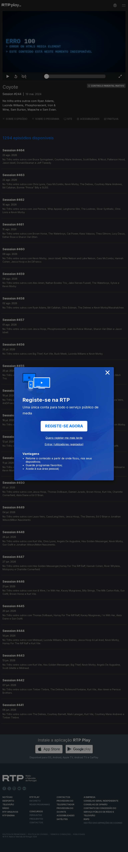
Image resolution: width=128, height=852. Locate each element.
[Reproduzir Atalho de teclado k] (5, 848)
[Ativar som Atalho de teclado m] (21, 848)
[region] (64, 426)
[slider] (76, 848)
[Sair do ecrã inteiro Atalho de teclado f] (123, 848)
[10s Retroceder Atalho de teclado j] (13, 848)
